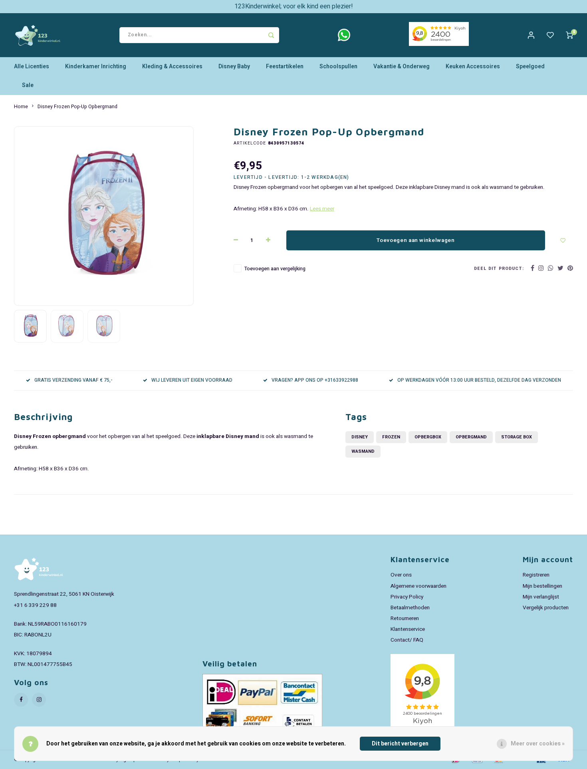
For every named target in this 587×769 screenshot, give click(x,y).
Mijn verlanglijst (541, 597)
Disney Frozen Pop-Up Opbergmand (77, 106)
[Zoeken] (271, 35)
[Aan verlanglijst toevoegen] (563, 240)
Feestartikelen (284, 66)
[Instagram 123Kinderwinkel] (39, 700)
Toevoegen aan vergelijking (274, 268)
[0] (569, 35)
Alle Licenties (31, 66)
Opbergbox (427, 437)
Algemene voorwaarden (418, 586)
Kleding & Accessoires (172, 66)
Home (21, 106)
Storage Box (516, 437)
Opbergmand (471, 437)
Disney (359, 437)
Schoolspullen (338, 66)
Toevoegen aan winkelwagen (416, 240)
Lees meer (322, 209)
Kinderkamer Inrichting (95, 66)
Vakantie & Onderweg (401, 66)
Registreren (536, 575)
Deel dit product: (499, 269)
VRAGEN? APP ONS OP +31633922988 (315, 380)
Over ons (401, 575)
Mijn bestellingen (542, 586)
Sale (28, 85)
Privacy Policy (407, 597)
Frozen (391, 437)
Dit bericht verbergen (400, 743)
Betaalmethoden (410, 608)
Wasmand (363, 451)
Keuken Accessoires (473, 66)
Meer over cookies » (538, 743)
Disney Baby (234, 66)
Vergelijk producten (546, 608)
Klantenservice (408, 629)
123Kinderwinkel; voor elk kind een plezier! (293, 6)
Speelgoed (530, 66)
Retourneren (405, 618)
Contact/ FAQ (407, 640)
